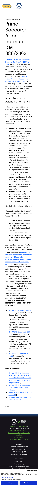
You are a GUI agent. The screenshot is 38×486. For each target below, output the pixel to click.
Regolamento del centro (18, 430)
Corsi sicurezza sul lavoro (19, 447)
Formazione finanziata (19, 454)
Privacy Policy (19, 437)
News (7, 406)
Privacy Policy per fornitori (19, 439)
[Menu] (32, 5)
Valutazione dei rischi (19, 449)
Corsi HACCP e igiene (19, 452)
